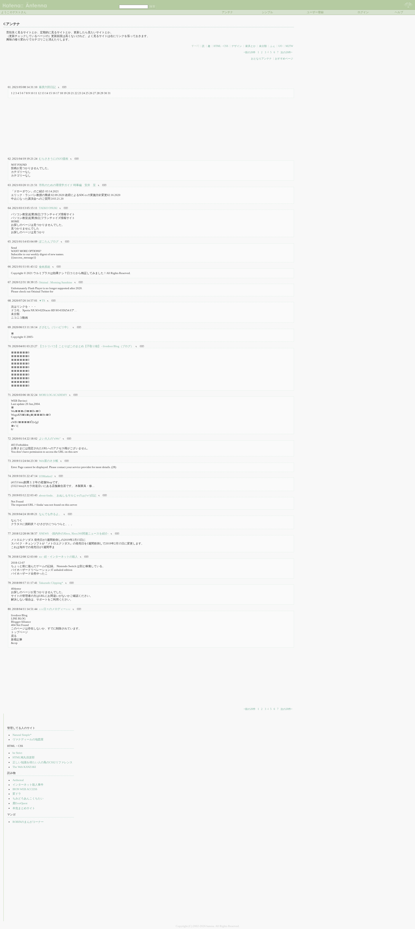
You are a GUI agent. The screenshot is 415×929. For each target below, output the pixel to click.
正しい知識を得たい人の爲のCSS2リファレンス (42, 762)
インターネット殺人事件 (28, 784)
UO (280, 45)
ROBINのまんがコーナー (28, 821)
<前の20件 (249, 52)
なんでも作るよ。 (50, 514)
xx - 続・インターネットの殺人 (58, 556)
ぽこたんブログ (49, 241)
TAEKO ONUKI (48, 208)
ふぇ (272, 45)
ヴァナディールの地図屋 (28, 739)
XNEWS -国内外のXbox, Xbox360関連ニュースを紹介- (74, 533)
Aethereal (18, 780)
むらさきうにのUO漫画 (53, 158)
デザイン (236, 45)
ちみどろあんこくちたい (28, 798)
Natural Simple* (22, 734)
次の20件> (286, 52)
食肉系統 (44, 266)
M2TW (289, 45)
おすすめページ (284, 58)
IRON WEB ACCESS (25, 789)
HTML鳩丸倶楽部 (24, 757)
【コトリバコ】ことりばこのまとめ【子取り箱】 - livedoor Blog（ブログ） (86, 346)
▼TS (42, 300)
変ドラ (17, 793)
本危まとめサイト (24, 808)
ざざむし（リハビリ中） (54, 327)
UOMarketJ (45, 476)
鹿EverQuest (20, 803)
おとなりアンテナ (261, 58)
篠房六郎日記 (47, 87)
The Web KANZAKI (24, 767)
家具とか (250, 45)
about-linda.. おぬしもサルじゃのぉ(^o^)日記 (67, 495)
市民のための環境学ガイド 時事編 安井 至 (67, 185)
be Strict (17, 752)
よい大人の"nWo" (50, 438)
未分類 (263, 45)
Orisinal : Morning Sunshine (55, 282)
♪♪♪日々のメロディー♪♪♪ (54, 609)
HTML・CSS (221, 45)
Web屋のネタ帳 (48, 460)
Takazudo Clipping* (51, 582)
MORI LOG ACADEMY (53, 394)
